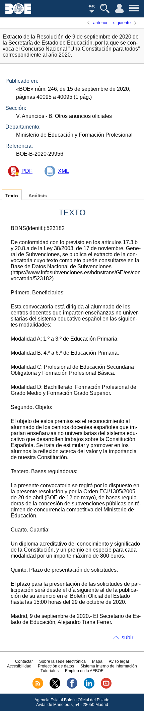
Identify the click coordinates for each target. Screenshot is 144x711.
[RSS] (37, 687)
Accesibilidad (19, 666)
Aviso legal (119, 661)
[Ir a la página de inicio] (18, 12)
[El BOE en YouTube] (106, 687)
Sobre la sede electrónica (62, 661)
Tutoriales (50, 670)
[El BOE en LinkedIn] (89, 687)
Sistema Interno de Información (108, 666)
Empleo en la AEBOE (84, 670)
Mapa (97, 661)
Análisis (37, 195)
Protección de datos (56, 666)
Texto (11, 195)
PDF (26, 171)
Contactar (24, 661)
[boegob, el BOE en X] (55, 687)
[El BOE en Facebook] (72, 687)
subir (127, 637)
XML (63, 171)
